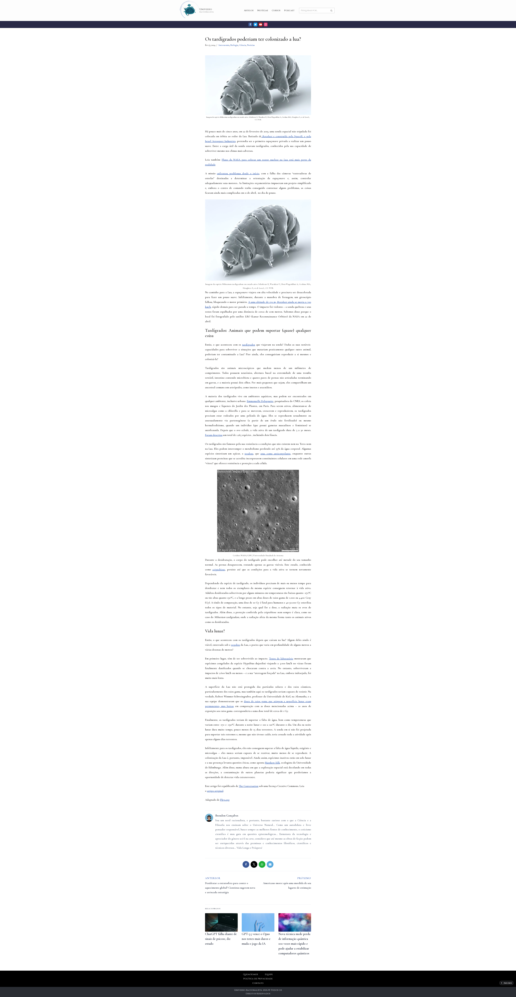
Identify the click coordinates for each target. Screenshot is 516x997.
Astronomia (223, 45)
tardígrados (248, 344)
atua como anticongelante (275, 453)
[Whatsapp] (262, 864)
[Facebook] (250, 24)
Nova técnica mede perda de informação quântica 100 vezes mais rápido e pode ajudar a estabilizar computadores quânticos (294, 943)
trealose (249, 453)
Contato (258, 983)
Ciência (242, 45)
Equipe (269, 974)
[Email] (270, 864)
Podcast (289, 10)
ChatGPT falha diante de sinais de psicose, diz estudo (221, 939)
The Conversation (248, 786)
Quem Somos (250, 974)
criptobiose (218, 569)
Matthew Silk (272, 762)
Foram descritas (214, 435)
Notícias (262, 10)
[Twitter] (255, 24)
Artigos (249, 10)
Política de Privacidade (258, 978)
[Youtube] (260, 24)
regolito (235, 645)
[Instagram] (266, 24)
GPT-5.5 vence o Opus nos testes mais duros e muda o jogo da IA (256, 939)
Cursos (276, 10)
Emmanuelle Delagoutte (260, 401)
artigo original (215, 791)
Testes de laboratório (281, 658)
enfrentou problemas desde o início (238, 173)
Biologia (234, 45)
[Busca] (332, 10)
